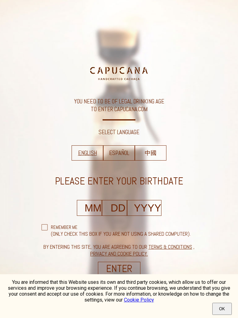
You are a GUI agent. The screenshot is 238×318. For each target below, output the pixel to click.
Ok (222, 309)
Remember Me (64, 227)
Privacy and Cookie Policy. (119, 253)
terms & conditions (170, 246)
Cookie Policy (139, 300)
